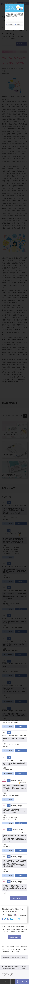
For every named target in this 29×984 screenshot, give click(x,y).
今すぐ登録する (13, 937)
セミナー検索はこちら (18, 898)
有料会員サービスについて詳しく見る (14, 957)
